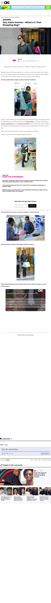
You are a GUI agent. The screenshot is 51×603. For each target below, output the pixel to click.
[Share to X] (21, 67)
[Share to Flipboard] (30, 67)
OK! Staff (20, 59)
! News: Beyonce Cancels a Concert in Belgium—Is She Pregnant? (20, 212)
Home (2, 17)
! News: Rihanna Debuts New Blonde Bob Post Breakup (17, 244)
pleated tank (9, 123)
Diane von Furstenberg (14, 17)
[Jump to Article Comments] (6, 67)
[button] (2, 3)
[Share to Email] (41, 67)
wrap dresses (29, 121)
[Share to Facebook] (12, 67)
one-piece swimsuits (23, 123)
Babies (6, 17)
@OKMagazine (5, 286)
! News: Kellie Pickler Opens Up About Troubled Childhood (18, 79)
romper (3, 123)
